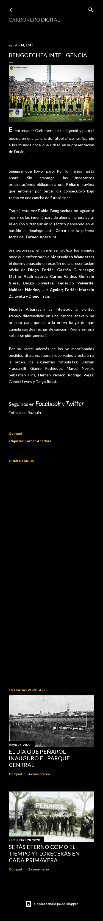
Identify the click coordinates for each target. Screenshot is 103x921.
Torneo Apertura (38, 441)
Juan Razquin (30, 412)
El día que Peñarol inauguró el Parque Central (39, 758)
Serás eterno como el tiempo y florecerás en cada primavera (44, 853)
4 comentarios (40, 774)
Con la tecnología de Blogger (56, 904)
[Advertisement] (51, 639)
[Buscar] (91, 8)
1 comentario (39, 869)
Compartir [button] (17, 433)
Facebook (48, 403)
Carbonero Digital (34, 20)
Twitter (74, 403)
